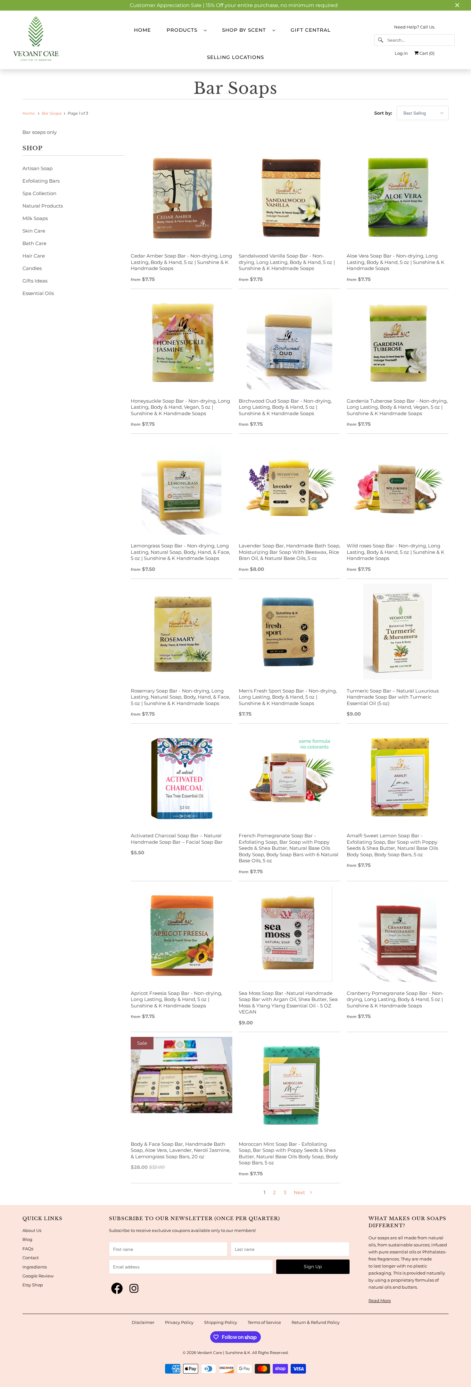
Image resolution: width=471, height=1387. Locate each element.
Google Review (38, 1275)
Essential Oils (38, 293)
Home (142, 30)
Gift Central (311, 30)
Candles (32, 268)
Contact (30, 1257)
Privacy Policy (179, 1322)
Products (184, 30)
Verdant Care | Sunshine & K (223, 1352)
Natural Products (42, 206)
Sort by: (383, 113)
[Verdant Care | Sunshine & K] (56, 40)
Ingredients (34, 1266)
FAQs (27, 1248)
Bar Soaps (235, 88)
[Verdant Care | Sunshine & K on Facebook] (117, 1288)
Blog (27, 1239)
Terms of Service (264, 1322)
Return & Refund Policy (316, 1322)
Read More (379, 1300)
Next (300, 1192)
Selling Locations (235, 57)
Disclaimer (143, 1322)
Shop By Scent (245, 30)
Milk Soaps (35, 218)
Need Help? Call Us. (414, 26)
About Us (31, 1230)
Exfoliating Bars (41, 181)
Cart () (426, 53)
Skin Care (33, 231)
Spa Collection (39, 193)
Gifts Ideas (34, 281)
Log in (401, 53)
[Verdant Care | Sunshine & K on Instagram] (134, 1288)
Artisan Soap (37, 168)
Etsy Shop (32, 1284)
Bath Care (34, 243)
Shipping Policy (220, 1322)
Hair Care (33, 256)
